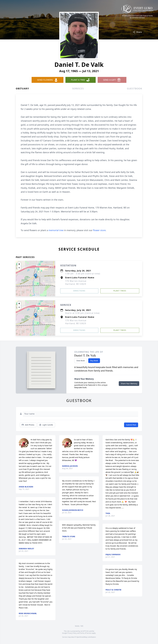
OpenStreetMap (81, 637)
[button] (35, 276)
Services (78, 88)
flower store (99, 230)
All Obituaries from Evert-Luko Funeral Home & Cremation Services (137, 17)
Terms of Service (85, 633)
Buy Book (94, 360)
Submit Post (131, 425)
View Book (80, 360)
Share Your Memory (129, 383)
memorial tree (56, 230)
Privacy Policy (72, 633)
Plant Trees (119, 291)
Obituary (22, 88)
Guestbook (134, 88)
